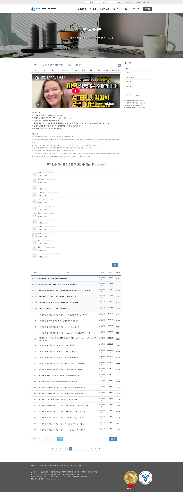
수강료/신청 (104, 9)
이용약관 (43, 465)
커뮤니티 (115, 9)
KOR (144, 2)
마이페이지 (137, 9)
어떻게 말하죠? (130, 77)
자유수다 (128, 72)
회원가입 (138, 2)
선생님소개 (82, 9)
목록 (114, 265)
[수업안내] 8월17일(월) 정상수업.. (135, 100)
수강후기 (128, 68)
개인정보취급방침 (56, 465)
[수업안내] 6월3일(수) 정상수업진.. (135, 107)
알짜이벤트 (129, 86)
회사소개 (34, 465)
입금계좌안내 (71, 465)
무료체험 (147, 9)
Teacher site (83, 465)
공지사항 (128, 95)
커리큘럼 (93, 9)
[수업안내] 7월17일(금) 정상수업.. (135, 103)
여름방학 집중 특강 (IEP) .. (133, 105)
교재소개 (128, 82)
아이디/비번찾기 (128, 2)
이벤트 (137, 95)
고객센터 (125, 9)
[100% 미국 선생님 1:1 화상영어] (44, 8)
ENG (149, 2)
